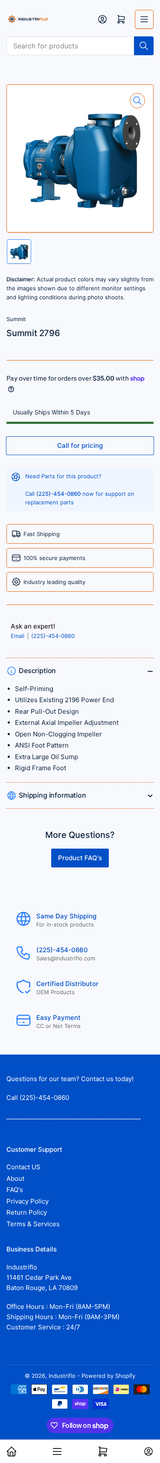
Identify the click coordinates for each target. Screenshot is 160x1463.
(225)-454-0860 (53, 635)
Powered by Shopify (108, 1375)
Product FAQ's (80, 858)
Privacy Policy (27, 1201)
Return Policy (26, 1212)
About (15, 1178)
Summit (16, 319)
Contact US (23, 1167)
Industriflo (62, 1375)
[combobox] (80, 45)
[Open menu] (144, 19)
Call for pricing (80, 445)
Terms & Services (33, 1224)
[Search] (143, 46)
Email (18, 635)
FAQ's (14, 1190)
